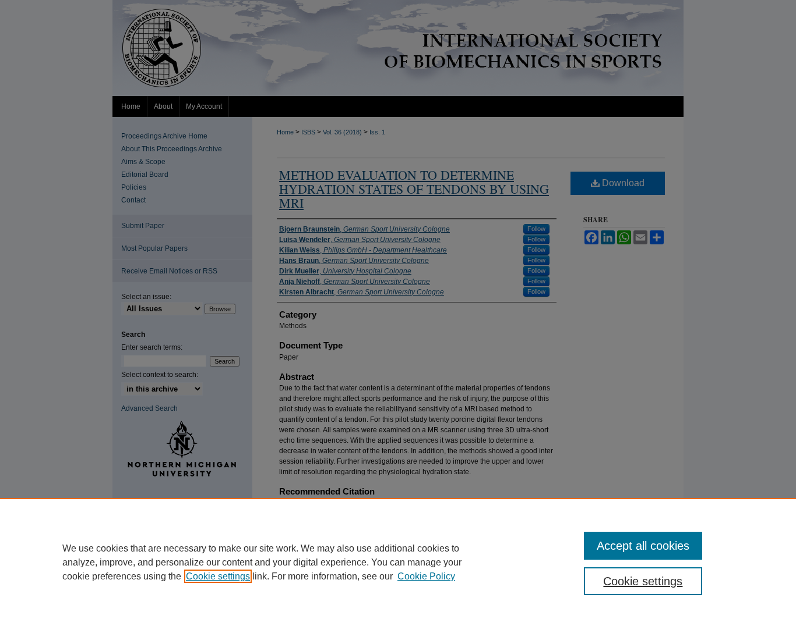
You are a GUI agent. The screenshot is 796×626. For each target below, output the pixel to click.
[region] (398, 562)
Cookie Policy (426, 576)
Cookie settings (218, 576)
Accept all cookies (643, 545)
